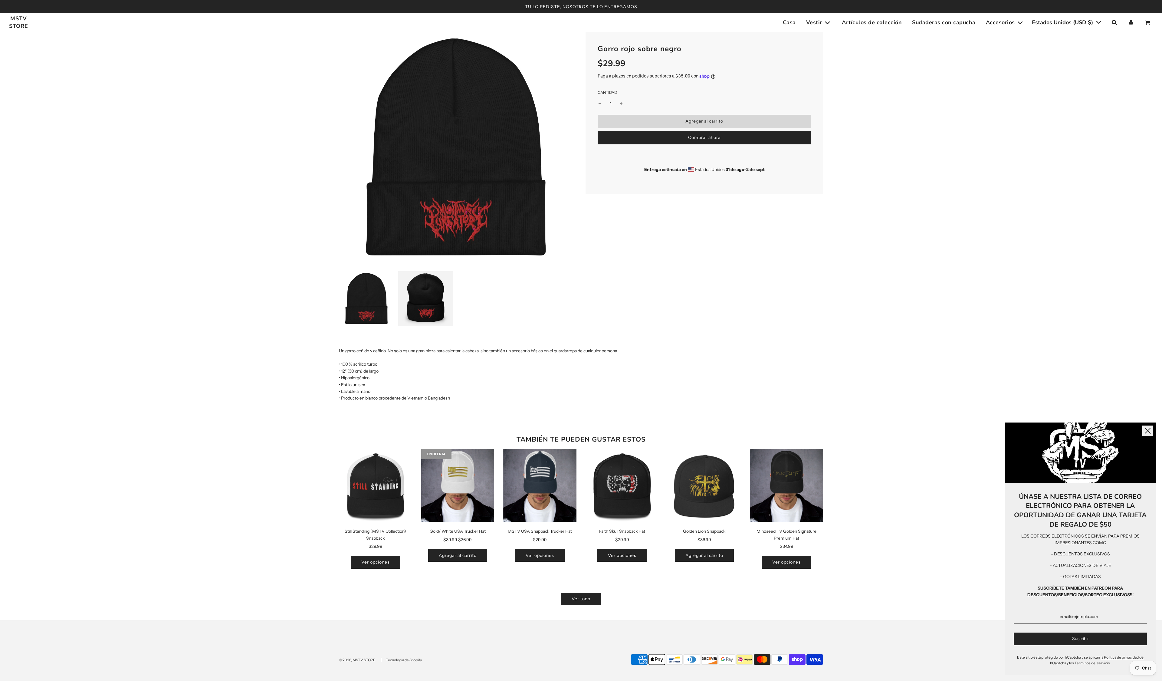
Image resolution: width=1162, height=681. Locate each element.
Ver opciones (375, 562)
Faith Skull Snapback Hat (622, 531)
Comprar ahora (704, 137)
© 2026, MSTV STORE (357, 660)
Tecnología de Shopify (404, 660)
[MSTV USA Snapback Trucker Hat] (539, 485)
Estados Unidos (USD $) (1063, 22)
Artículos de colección (872, 22)
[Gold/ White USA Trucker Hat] (457, 485)
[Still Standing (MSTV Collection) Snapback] (375, 485)
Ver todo (581, 598)
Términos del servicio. (1093, 663)
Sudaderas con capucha (944, 22)
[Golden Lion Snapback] (704, 485)
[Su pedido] (1148, 22)
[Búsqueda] (1114, 22)
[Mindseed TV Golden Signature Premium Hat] (786, 485)
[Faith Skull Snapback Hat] (622, 485)
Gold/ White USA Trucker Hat (458, 531)
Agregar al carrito (458, 555)
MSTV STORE (18, 22)
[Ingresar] (1131, 22)
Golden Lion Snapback (704, 531)
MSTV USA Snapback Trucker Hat (540, 531)
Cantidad (607, 92)
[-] (600, 104)
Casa (789, 22)
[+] (621, 104)
